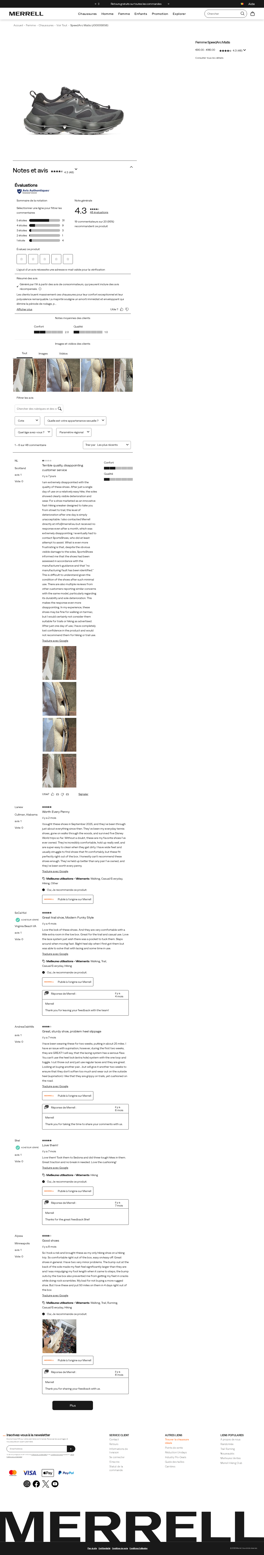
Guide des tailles (174, 1461)
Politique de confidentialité (39, 1454)
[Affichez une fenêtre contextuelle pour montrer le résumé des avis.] (245, 51)
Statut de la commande (116, 1468)
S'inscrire (114, 1461)
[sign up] (71, 1449)
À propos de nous (230, 1439)
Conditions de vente (57, 1454)
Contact (114, 1439)
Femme (124, 13)
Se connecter (116, 1457)
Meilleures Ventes (231, 1458)
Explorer (179, 13)
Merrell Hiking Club (231, 1463)
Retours (113, 1444)
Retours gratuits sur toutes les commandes (132, 3)
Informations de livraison (118, 1451)
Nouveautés (227, 1453)
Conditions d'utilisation (138, 1548)
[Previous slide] (96, 4)
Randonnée (227, 1444)
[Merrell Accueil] (26, 14)
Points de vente (174, 1447)
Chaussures (87, 13)
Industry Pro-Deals (175, 1457)
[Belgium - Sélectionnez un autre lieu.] (242, 4)
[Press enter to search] (242, 14)
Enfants (141, 13)
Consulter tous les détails (209, 58)
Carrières (170, 1466)
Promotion (160, 13)
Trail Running (228, 1449)
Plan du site (92, 1548)
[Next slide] (168, 4)
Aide (251, 4)
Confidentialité (105, 1548)
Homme (107, 13)
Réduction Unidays (176, 1452)
